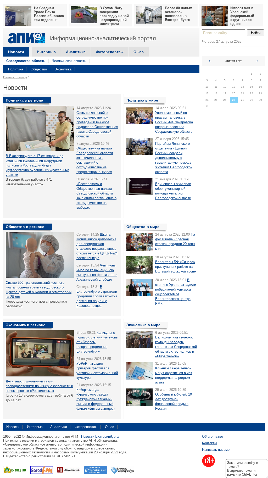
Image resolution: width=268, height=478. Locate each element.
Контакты (209, 443)
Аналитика (76, 52)
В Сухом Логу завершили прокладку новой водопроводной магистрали (114, 16)
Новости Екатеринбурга (100, 436)
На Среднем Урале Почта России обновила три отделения (49, 14)
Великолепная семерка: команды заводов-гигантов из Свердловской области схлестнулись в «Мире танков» (176, 346)
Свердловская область (25, 61)
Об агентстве (212, 436)
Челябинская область (69, 61)
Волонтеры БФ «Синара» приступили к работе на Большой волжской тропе (175, 266)
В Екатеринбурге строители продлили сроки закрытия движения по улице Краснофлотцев (96, 296)
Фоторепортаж (109, 52)
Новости (16, 52)
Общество (39, 69)
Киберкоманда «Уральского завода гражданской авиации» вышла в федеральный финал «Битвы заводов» (95, 399)
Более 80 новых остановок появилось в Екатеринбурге (178, 14)
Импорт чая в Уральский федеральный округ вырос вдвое (242, 16)
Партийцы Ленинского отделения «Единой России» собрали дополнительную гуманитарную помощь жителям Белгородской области (173, 158)
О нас (138, 52)
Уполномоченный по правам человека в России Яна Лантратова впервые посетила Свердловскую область (174, 122)
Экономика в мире (143, 325)
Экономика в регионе (25, 325)
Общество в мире (142, 227)
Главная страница (15, 77)
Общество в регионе (25, 227)
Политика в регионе (24, 100)
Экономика (62, 69)
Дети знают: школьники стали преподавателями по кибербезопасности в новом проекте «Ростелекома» (39, 386)
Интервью (46, 52)
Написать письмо (216, 450)
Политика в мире (142, 100)
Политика (15, 69)
